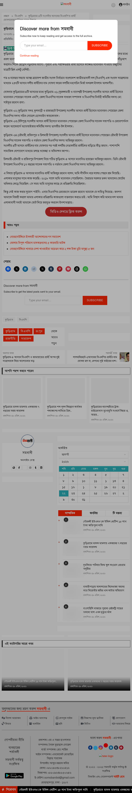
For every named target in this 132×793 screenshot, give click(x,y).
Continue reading (29, 55)
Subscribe (100, 45)
